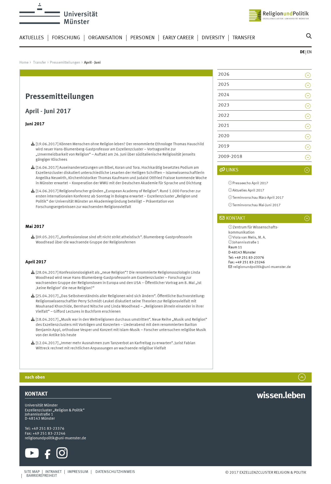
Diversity (213, 38)
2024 (223, 95)
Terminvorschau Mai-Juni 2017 (256, 205)
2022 (223, 115)
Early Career (178, 38)
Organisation (105, 38)
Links (232, 170)
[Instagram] (61, 454)
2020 (223, 136)
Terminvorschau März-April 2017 (258, 197)
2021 (223, 125)
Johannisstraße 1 (245, 242)
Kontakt (235, 218)
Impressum (77, 472)
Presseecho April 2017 (250, 183)
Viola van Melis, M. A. (249, 237)
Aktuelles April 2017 (248, 190)
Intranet (53, 472)
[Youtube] (32, 454)
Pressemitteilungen (65, 62)
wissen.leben (281, 396)
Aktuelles (31, 38)
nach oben (35, 377)
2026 (223, 74)
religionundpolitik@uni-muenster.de (262, 267)
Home (23, 62)
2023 (223, 105)
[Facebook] (47, 454)
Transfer (243, 38)
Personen (142, 38)
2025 (223, 84)
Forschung (66, 38)
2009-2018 (230, 156)
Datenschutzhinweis (115, 472)
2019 (223, 146)
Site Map (32, 472)
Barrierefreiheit (41, 476)
